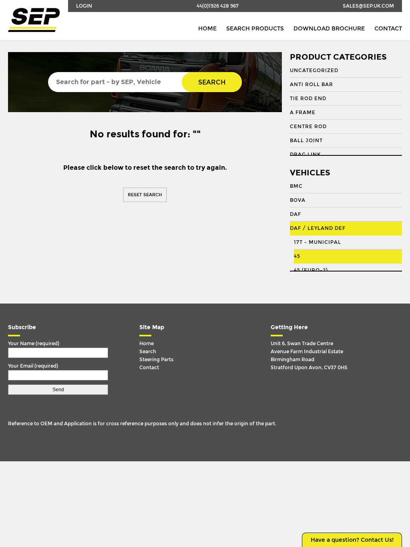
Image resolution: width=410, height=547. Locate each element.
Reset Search (145, 194)
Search (211, 82)
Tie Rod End (308, 98)
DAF (295, 214)
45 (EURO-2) (311, 270)
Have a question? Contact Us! (352, 540)
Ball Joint (306, 140)
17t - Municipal (317, 242)
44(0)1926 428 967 (218, 6)
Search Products (255, 28)
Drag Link (305, 154)
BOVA (297, 200)
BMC (296, 186)
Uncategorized (314, 70)
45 (297, 256)
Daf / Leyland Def (318, 228)
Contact (388, 28)
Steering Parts (156, 359)
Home (207, 28)
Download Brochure (329, 28)
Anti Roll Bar (311, 84)
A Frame (303, 112)
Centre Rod (308, 126)
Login (84, 6)
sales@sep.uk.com (368, 6)
